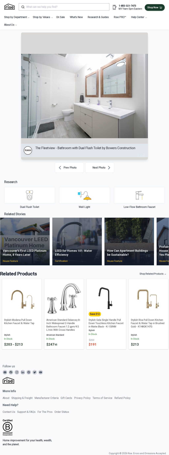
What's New (76, 17)
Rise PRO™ (120, 17)
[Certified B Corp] (8, 427)
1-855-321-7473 (127, 5)
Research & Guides (98, 17)
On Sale (60, 17)
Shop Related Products (153, 273)
